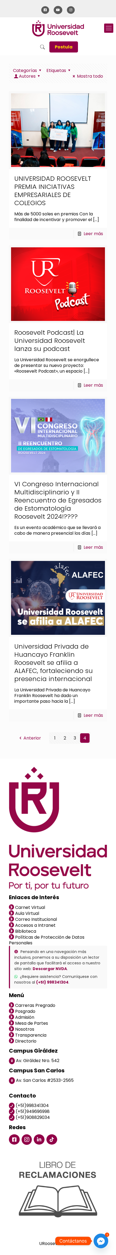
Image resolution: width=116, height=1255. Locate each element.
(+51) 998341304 (52, 982)
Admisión (24, 1017)
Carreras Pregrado (34, 1005)
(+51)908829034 (32, 1117)
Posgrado (24, 1011)
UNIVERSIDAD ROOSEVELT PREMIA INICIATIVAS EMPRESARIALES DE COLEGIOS (52, 190)
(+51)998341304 (32, 1105)
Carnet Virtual (29, 907)
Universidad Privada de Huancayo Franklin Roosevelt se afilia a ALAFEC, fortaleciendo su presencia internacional (53, 662)
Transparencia (30, 1035)
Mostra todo (90, 76)
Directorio (25, 1041)
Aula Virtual (26, 913)
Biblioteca (25, 931)
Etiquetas (56, 70)
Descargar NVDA (50, 968)
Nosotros (24, 1029)
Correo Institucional (35, 919)
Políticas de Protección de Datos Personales (46, 940)
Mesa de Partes (31, 1023)
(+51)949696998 (32, 1111)
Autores (27, 76)
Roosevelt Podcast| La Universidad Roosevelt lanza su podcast (49, 340)
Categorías (25, 70)
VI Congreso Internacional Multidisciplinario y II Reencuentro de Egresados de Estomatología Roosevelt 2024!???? (57, 500)
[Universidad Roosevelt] (58, 28)
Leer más (93, 234)
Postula (64, 47)
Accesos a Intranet (35, 925)
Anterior (32, 738)
